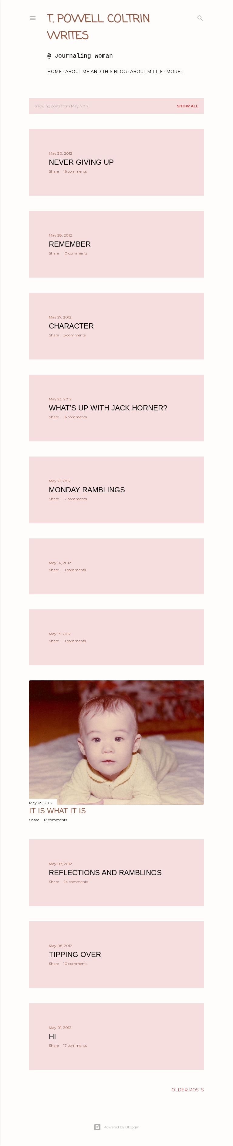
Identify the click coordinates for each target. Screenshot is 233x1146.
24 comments (75, 881)
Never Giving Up (81, 162)
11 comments (74, 570)
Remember (70, 244)
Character (71, 326)
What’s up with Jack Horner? (108, 408)
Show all (187, 106)
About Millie (146, 71)
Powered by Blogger (121, 1127)
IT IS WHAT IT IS (57, 811)
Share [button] (54, 171)
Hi (52, 1036)
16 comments (75, 171)
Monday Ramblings (87, 490)
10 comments (75, 253)
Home (54, 71)
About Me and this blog (96, 71)
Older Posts (187, 1090)
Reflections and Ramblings (105, 872)
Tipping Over (75, 954)
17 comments (75, 499)
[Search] (200, 17)
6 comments (74, 335)
